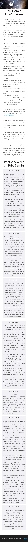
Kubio (25, 538)
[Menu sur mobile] (25, 4)
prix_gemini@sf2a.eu (8, 115)
